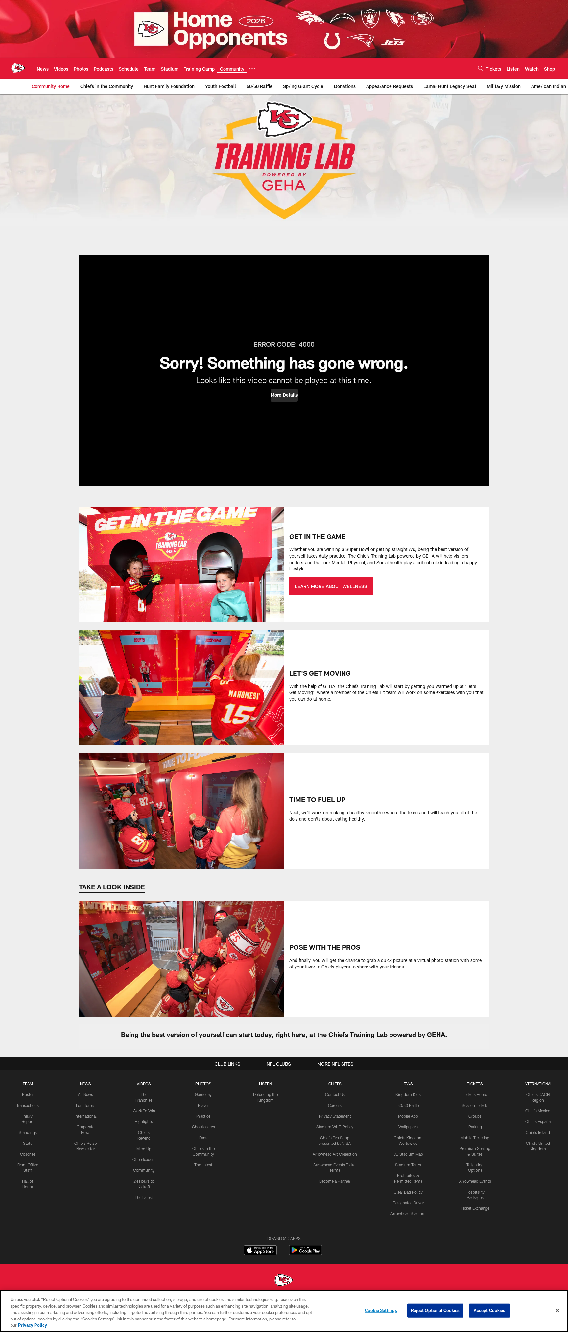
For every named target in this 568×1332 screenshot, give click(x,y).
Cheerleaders (143, 1159)
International (86, 1116)
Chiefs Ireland (538, 1132)
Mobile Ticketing (475, 1137)
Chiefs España (538, 1121)
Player (203, 1105)
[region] (284, 1311)
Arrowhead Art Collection (335, 1154)
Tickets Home (475, 1094)
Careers (335, 1105)
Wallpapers (408, 1126)
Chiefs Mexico (537, 1110)
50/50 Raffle (408, 1105)
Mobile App (408, 1116)
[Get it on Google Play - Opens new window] (305, 1253)
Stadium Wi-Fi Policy (334, 1126)
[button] (284, 395)
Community (143, 1170)
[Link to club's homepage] (18, 68)
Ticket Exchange (475, 1208)
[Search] (480, 68)
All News (85, 1094)
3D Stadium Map (408, 1154)
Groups (475, 1116)
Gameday (203, 1094)
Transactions (27, 1105)
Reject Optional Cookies (435, 1310)
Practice (203, 1116)
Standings (28, 1132)
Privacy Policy (32, 1325)
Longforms (85, 1105)
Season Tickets (475, 1105)
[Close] (557, 1310)
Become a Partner (334, 1181)
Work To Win (144, 1110)
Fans (203, 1137)
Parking (475, 1126)
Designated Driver (408, 1202)
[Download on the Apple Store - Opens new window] (260, 1251)
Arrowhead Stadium (408, 1213)
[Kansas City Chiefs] (284, 1280)
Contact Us (335, 1094)
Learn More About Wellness (331, 586)
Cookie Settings (381, 1310)
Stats (27, 1143)
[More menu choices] (252, 68)
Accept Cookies (490, 1310)
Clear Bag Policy (408, 1192)
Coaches (28, 1154)
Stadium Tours (408, 1164)
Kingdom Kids (408, 1094)
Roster (28, 1094)
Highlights (144, 1121)
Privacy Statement (335, 1116)
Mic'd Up (143, 1148)
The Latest (144, 1197)
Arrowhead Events (475, 1181)
